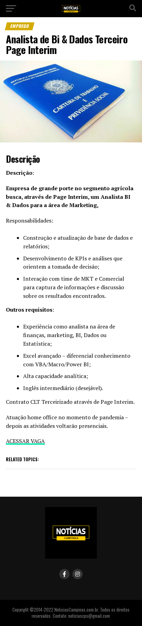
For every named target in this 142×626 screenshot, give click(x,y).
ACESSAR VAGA (25, 441)
